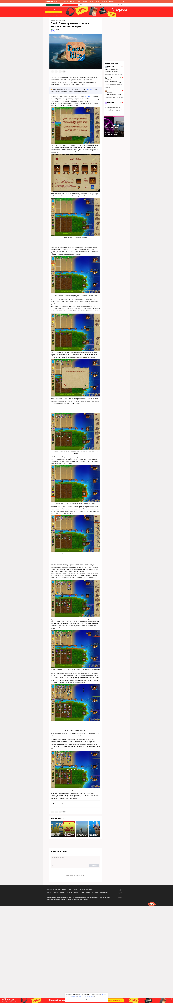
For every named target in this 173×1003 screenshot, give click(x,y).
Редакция (76, 889)
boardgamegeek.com (92, 81)
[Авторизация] (127, 1)
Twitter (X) (69, 892)
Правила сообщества (80, 897)
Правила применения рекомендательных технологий (60, 897)
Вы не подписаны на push (101, 892)
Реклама (70, 889)
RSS (93, 892)
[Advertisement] (75, 242)
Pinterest (76, 892)
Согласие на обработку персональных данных (98, 897)
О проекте (57, 889)
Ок (86, 999)
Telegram (56, 892)
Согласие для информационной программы (77, 899)
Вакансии (82, 889)
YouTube (82, 892)
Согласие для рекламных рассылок (56, 899)
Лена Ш (57, 29)
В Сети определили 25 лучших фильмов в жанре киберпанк (114, 98)
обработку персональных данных (86, 996)
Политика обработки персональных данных (81, 895)
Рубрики (64, 889)
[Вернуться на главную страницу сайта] (50, 2)
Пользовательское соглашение (61, 895)
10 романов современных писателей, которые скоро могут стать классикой (113, 73)
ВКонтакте (62, 892)
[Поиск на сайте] (120, 1)
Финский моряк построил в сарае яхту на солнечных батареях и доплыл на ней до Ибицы (113, 86)
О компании (89, 889)
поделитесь (90, 89)
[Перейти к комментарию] (114, 70)
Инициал (88, 892)
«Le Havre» (88, 96)
